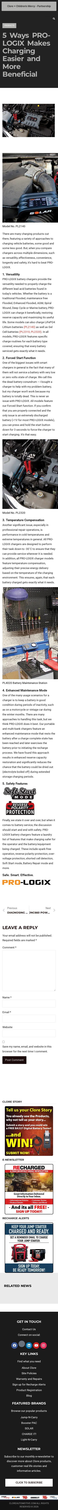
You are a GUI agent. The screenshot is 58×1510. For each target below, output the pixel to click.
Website (7, 1027)
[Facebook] (14, 1345)
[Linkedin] (29, 1345)
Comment (9, 947)
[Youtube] (36, 1345)
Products (9, 25)
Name (6, 997)
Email (6, 1012)
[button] (54, 18)
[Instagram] (43, 1345)
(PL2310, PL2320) (30, 331)
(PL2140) (29, 327)
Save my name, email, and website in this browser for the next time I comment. (27, 1049)
